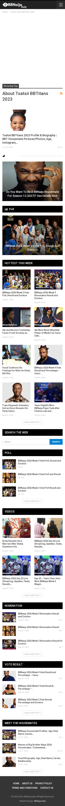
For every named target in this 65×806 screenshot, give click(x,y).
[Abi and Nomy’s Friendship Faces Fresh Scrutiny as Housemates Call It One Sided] (16, 317)
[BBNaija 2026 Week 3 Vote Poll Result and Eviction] (9, 491)
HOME (16, 783)
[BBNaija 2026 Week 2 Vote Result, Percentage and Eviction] (9, 703)
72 (61, 751)
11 (61, 147)
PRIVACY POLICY (43, 783)
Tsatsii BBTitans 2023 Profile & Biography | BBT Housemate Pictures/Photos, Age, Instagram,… (29, 139)
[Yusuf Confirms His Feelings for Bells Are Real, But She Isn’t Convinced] (16, 355)
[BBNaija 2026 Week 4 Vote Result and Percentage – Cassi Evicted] (48, 355)
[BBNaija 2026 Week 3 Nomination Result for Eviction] (9, 644)
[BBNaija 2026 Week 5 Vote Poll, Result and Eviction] (32, 235)
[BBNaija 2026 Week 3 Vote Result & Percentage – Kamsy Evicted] (9, 690)
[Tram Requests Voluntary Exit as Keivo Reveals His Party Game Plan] (16, 392)
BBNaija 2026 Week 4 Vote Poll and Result (39, 474)
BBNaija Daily (40, 801)
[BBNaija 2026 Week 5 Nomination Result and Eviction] (48, 279)
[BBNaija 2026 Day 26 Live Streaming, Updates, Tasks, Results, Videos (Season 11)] (48, 528)
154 (22, 494)
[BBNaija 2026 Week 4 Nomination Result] (9, 631)
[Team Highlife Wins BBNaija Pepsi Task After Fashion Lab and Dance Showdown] (48, 392)
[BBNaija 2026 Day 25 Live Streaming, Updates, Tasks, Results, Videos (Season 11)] (16, 565)
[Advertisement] (32, 48)
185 (22, 477)
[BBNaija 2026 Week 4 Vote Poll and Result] (9, 478)
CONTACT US (46, 788)
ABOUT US (27, 783)
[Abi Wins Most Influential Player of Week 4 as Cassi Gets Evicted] (48, 317)
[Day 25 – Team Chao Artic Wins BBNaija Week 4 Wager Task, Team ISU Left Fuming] (48, 565)
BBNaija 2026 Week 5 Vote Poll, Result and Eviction (32, 247)
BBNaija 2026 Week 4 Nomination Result (38, 627)
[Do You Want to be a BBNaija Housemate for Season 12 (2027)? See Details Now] (32, 181)
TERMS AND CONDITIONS (25, 788)
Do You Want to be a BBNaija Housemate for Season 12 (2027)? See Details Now (32, 193)
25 (21, 467)
